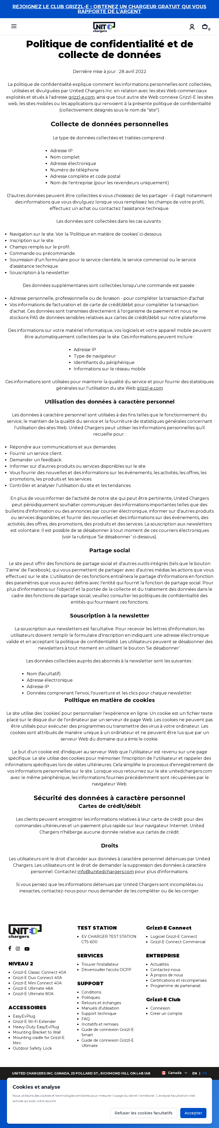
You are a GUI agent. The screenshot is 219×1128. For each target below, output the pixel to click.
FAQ (85, 1018)
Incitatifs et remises (99, 1024)
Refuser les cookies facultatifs (144, 1113)
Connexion (160, 1008)
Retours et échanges (101, 1002)
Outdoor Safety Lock (32, 1048)
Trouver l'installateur (100, 964)
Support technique (98, 1013)
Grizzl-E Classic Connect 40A (39, 972)
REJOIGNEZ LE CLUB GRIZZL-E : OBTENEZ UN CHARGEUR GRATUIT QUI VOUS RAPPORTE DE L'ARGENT (109, 9)
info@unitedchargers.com (106, 871)
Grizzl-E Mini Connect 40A (37, 983)
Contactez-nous (165, 969)
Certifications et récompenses (178, 980)
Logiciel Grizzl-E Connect (173, 936)
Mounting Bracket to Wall (37, 1032)
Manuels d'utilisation (100, 1008)
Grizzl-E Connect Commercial (177, 941)
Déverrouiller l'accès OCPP (106, 969)
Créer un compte (166, 1013)
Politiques (90, 997)
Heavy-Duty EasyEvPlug (36, 1027)
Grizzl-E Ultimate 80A (33, 993)
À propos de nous (166, 975)
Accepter (193, 1113)
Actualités (159, 964)
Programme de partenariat (175, 985)
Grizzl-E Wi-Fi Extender (34, 1021)
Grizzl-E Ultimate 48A (33, 988)
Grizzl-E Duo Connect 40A (37, 977)
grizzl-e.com (81, 97)
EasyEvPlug (24, 1016)
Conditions (91, 992)
